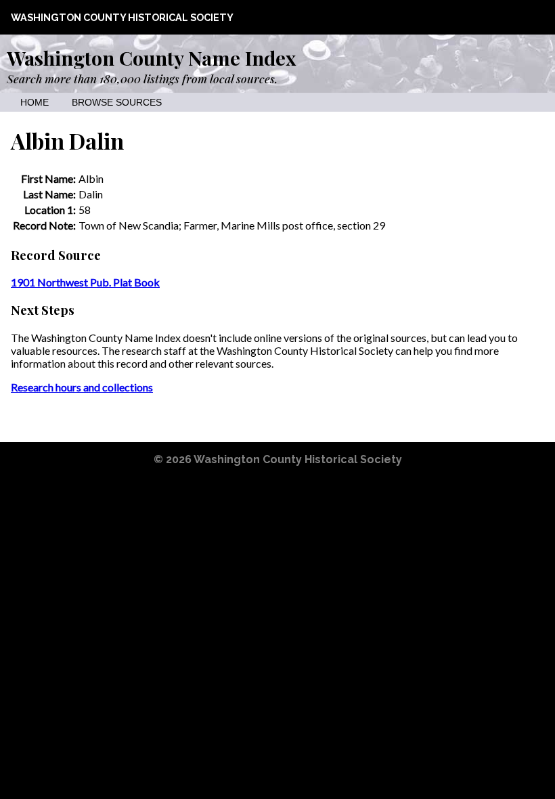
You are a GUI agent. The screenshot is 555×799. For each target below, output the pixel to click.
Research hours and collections (82, 387)
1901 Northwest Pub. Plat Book (85, 282)
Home (34, 103)
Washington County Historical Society (122, 17)
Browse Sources (117, 103)
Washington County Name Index (151, 57)
